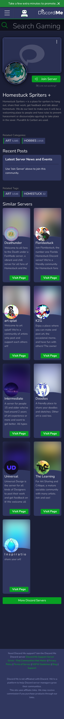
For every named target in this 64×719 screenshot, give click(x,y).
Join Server (49, 79)
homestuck (35, 194)
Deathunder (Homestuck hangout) (13, 247)
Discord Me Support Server (40, 656)
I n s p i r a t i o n (15, 557)
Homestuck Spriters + (27, 95)
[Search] (4, 25)
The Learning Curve (45, 479)
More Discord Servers (32, 600)
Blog (54, 664)
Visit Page (19, 278)
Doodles (42, 398)
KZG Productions (44, 323)
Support (32, 668)
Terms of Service (22, 664)
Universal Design (11, 479)
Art (12, 141)
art (12, 194)
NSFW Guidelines (41, 664)
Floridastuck (44, 242)
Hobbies (33, 141)
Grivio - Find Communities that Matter (27, 660)
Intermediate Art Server (13, 401)
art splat (10, 320)
